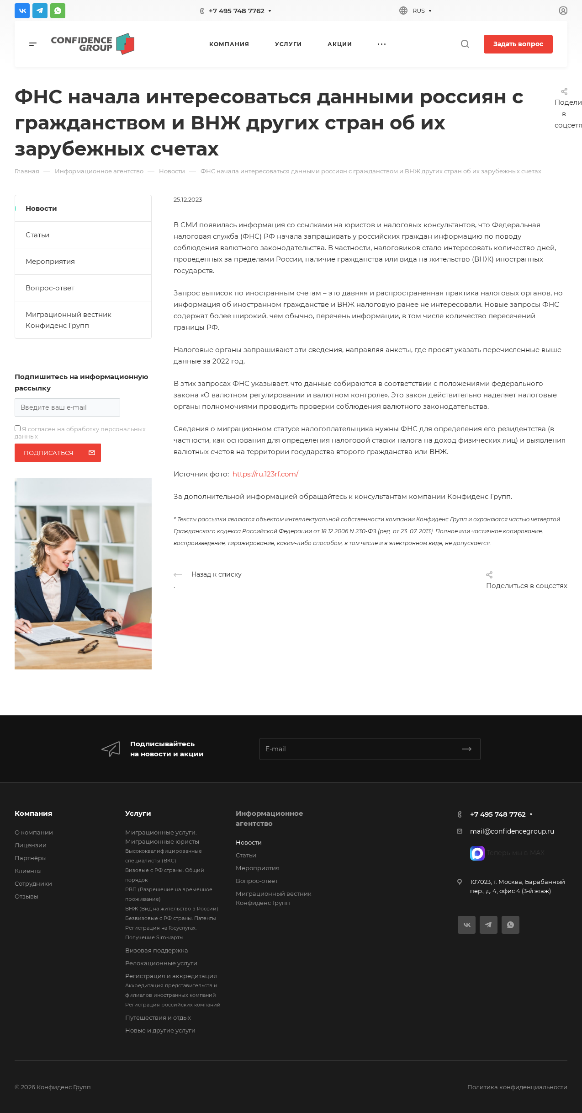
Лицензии (31, 845)
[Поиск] (464, 44)
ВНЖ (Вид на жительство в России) (171, 908)
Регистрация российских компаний (173, 1004)
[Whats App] (57, 10)
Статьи (37, 234)
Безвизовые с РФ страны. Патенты (170, 918)
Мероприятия (50, 261)
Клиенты (28, 870)
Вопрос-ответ (50, 288)
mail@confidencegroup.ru (512, 831)
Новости (41, 208)
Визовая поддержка (156, 950)
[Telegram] (40, 10)
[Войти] (563, 10)
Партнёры (31, 858)
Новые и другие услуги (160, 1030)
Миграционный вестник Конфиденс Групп (68, 320)
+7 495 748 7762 (237, 10)
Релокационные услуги (161, 963)
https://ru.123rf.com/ (265, 474)
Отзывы (26, 896)
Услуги (138, 813)
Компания (33, 813)
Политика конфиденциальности (517, 1087)
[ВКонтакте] (22, 10)
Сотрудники (33, 883)
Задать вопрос (518, 44)
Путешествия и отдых (158, 1017)
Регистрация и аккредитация (171, 975)
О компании (34, 832)
